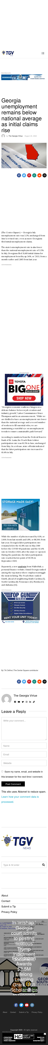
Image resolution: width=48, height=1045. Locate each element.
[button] (43, 865)
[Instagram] (26, 701)
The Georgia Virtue (16, 136)
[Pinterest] (29, 175)
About (4, 895)
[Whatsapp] (34, 175)
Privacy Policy (9, 912)
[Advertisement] (24, 24)
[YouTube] (19, 701)
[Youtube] (27, 1005)
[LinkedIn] (30, 701)
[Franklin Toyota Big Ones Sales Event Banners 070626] (24, 389)
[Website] (33, 701)
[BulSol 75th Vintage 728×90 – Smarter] (24, 77)
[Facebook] (19, 175)
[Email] (44, 175)
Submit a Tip (8, 906)
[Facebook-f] (16, 1005)
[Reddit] (39, 175)
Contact (5, 901)
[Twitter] (24, 175)
